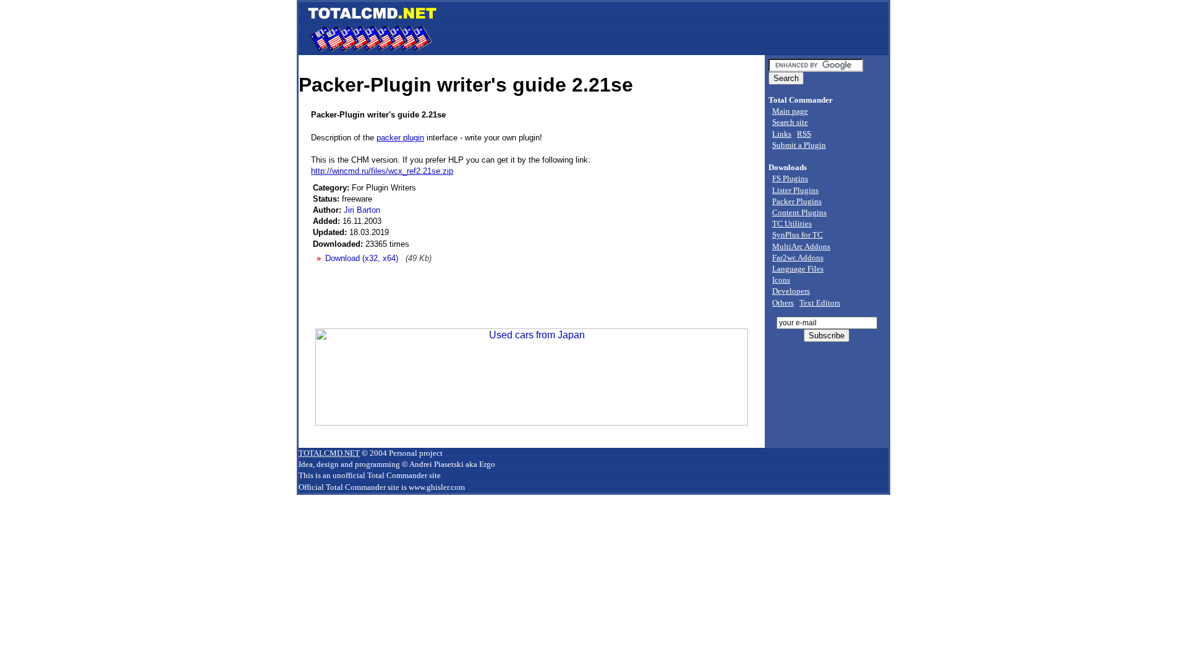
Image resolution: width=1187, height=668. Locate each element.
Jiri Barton (362, 210)
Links (781, 134)
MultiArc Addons (801, 246)
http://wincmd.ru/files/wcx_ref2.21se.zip (382, 171)
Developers (791, 291)
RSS (804, 134)
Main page (790, 111)
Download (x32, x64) (361, 258)
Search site (790, 122)
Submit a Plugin (799, 145)
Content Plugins (799, 212)
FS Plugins (790, 178)
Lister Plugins (795, 190)
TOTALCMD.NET (329, 453)
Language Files (797, 268)
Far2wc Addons (797, 257)
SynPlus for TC (797, 234)
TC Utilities (792, 223)
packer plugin (400, 137)
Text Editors (819, 302)
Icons (781, 280)
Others (783, 302)
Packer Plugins (797, 201)
